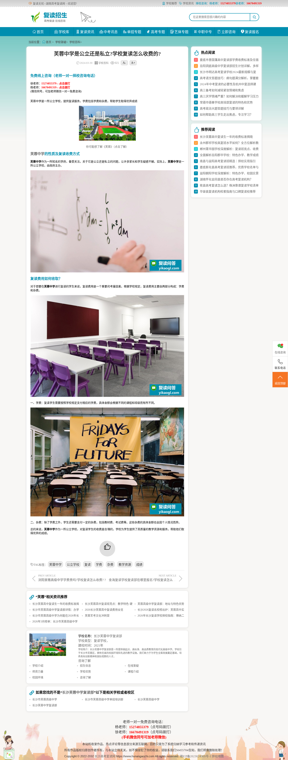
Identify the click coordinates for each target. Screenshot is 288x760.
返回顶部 (280, 383)
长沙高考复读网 (105, 756)
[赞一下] (107, 548)
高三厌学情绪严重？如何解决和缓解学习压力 (229, 96)
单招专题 (134, 32)
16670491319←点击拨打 (55, 87)
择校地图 (218, 756)
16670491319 (139, 732)
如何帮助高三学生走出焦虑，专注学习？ (226, 114)
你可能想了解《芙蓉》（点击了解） (107, 146)
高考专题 (158, 32)
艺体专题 (181, 32)
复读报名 (252, 32)
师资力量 (37, 671)
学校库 (64, 32)
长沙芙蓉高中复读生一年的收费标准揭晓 (226, 136)
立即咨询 (228, 32)
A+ (133, 62)
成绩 (139, 564)
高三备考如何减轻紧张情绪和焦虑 (222, 90)
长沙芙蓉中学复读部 (108, 636)
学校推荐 (171, 3)
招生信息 (85, 665)
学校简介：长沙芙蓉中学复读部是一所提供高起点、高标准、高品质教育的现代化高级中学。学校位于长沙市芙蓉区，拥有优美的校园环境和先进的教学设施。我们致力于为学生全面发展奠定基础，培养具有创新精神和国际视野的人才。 (130, 653)
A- (124, 62)
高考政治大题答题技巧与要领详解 (222, 108)
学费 (99, 564)
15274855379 (139, 727)
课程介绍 (133, 671)
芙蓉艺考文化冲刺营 (97, 615)
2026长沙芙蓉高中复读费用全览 (104, 609)
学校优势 (85, 671)
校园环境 (37, 677)
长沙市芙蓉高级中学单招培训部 (104, 699)
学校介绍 (37, 665)
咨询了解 (84, 660)
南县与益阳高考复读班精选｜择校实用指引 (228, 161)
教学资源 (125, 564)
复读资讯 (87, 32)
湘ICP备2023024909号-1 (196, 756)
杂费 (110, 564)
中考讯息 (111, 32)
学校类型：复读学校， (94, 640)
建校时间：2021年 (90, 645)
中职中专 (205, 32)
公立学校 (73, 564)
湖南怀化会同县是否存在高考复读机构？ (226, 179)
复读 (87, 564)
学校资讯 (188, 3)
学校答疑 (60, 42)
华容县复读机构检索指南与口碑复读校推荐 (228, 191)
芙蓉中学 (55, 564)
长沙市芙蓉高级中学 (44, 699)
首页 (40, 32)
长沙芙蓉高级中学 (148, 699)
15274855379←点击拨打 (55, 83)
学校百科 (74, 42)
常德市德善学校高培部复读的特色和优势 (226, 102)
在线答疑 (133, 665)
